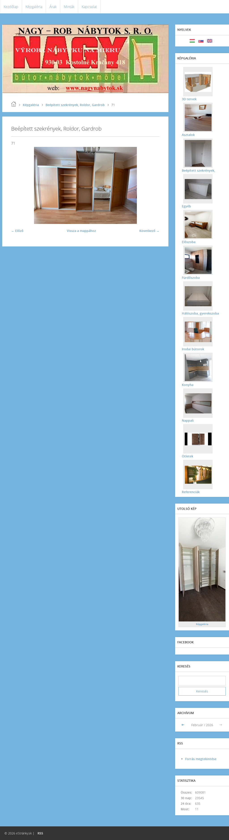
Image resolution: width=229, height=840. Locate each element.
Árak (53, 6)
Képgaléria (33, 6)
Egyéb (186, 206)
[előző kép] (18, 185)
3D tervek (189, 99)
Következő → (149, 231)
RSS (40, 833)
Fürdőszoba (191, 277)
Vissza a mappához (81, 231)
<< (183, 725)
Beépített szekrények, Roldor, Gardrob (75, 105)
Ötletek (187, 456)
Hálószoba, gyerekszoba (200, 313)
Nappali (188, 420)
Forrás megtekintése (200, 759)
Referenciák (191, 492)
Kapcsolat (89, 6)
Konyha (187, 385)
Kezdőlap (11, 6)
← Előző (17, 231)
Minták (69, 6)
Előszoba (188, 242)
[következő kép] (152, 185)
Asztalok (188, 135)
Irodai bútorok (193, 349)
